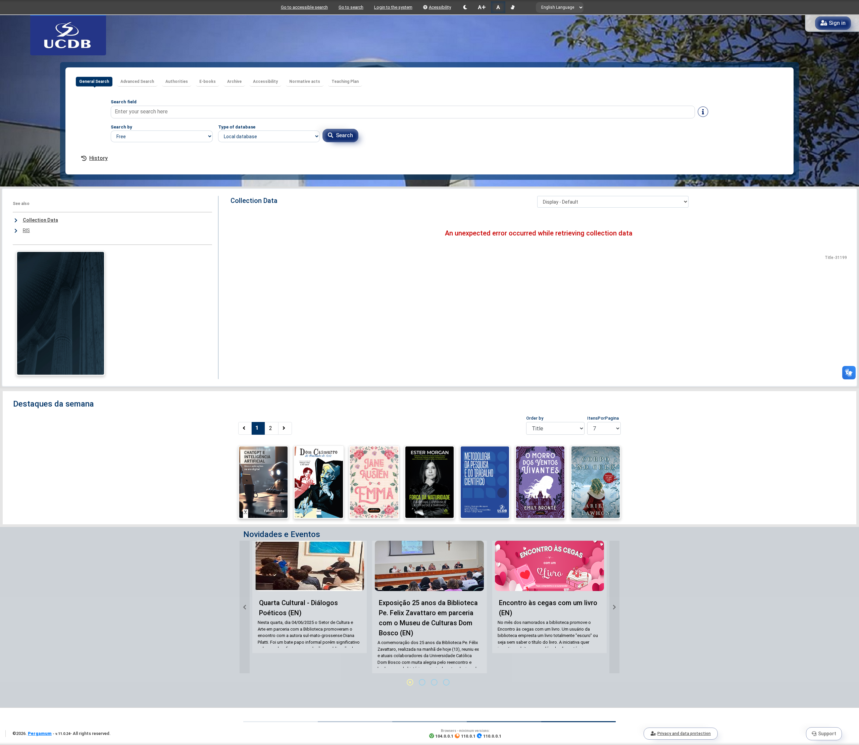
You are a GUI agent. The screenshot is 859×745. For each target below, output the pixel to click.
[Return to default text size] (498, 7)
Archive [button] (234, 81)
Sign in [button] (837, 23)
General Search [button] (94, 81)
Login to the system (393, 7)
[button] (245, 607)
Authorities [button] (176, 81)
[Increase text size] (481, 7)
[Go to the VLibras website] (512, 7)
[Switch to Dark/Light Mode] (465, 7)
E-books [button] (207, 81)
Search (344, 135)
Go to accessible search (304, 7)
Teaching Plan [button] (345, 81)
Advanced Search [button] (137, 81)
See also (21, 203)
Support (827, 733)
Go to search (351, 7)
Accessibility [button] (265, 81)
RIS (26, 230)
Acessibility (440, 7)
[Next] (285, 428)
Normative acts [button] (304, 81)
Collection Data (40, 220)
